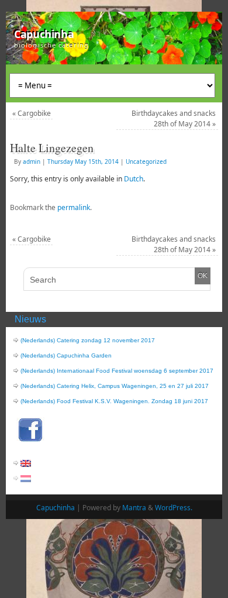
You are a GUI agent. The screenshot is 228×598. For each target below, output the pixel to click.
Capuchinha (44, 34)
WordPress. (173, 508)
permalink (73, 207)
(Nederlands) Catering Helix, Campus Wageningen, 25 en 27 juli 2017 (114, 386)
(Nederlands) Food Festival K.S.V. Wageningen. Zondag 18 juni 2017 (114, 401)
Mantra (134, 508)
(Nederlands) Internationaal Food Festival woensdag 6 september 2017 (116, 370)
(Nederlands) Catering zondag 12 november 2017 (87, 340)
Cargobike (31, 113)
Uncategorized (146, 161)
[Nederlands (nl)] (25, 478)
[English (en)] (25, 463)
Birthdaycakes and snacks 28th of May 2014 (174, 118)
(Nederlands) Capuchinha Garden (66, 355)
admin (31, 161)
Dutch (133, 179)
